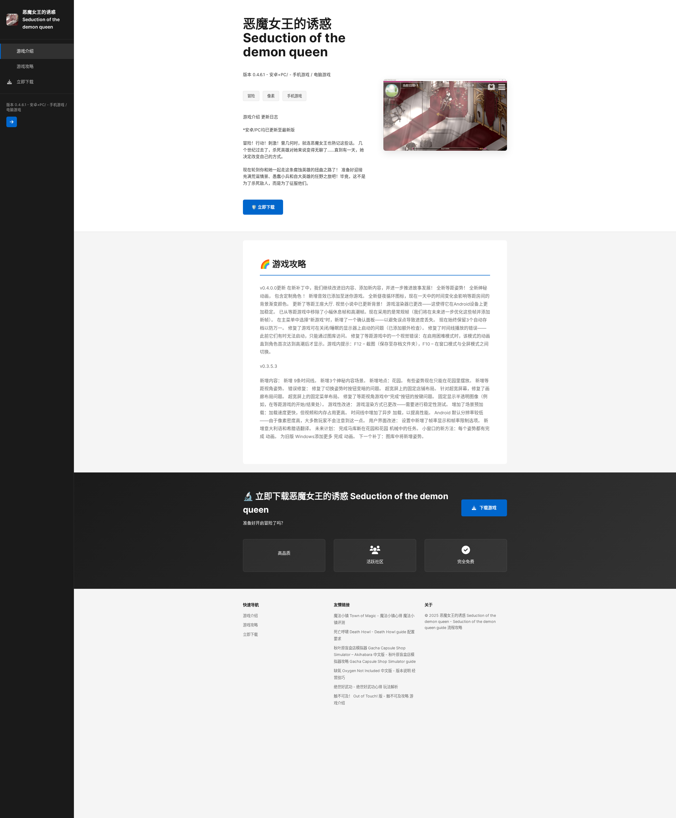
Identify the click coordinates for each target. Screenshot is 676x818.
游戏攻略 (250, 625)
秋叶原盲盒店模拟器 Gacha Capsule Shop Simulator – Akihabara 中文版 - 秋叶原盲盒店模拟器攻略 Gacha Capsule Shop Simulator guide (375, 655)
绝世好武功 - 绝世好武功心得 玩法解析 (366, 686)
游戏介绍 (250, 615)
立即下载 (250, 634)
